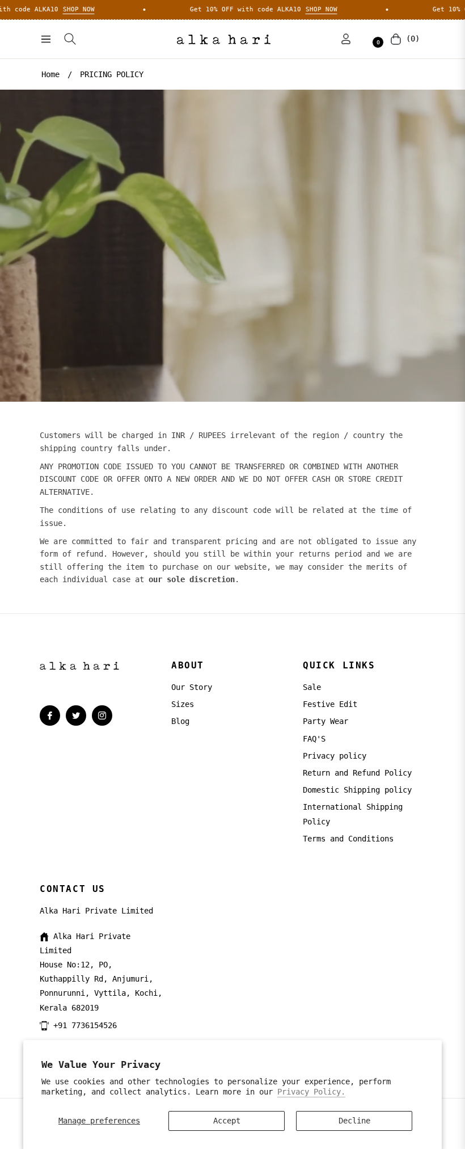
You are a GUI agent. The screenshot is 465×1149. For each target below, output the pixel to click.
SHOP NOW (47, 9)
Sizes (182, 704)
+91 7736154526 (85, 1025)
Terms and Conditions (348, 838)
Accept (226, 1120)
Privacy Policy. (311, 1091)
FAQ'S (314, 738)
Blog (180, 721)
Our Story (191, 687)
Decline (354, 1120)
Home (50, 74)
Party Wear (325, 721)
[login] (346, 38)
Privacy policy (334, 755)
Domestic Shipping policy (357, 789)
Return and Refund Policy (357, 772)
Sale (312, 687)
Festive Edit (330, 704)
